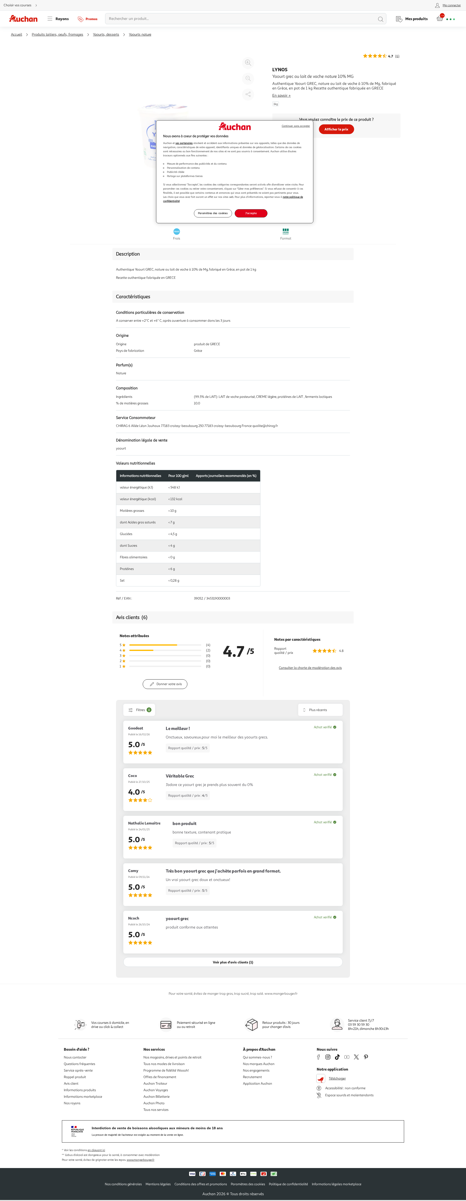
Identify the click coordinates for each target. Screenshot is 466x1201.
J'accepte (251, 213)
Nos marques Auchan (259, 1064)
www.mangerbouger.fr (140, 1160)
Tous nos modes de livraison (164, 1064)
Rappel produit (75, 1077)
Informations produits (80, 1090)
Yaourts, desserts (106, 34)
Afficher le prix (336, 129)
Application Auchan (257, 1083)
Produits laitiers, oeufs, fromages (57, 34)
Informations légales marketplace (336, 1184)
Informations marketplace (83, 1097)
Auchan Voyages (155, 1090)
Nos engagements (256, 1070)
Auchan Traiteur (155, 1083)
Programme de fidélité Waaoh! (166, 1070)
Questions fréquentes (79, 1064)
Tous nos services (155, 1110)
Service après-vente (78, 1070)
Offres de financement (159, 1077)
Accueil (16, 34)
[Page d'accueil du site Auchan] (25, 19)
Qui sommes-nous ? (257, 1057)
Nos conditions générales (123, 1184)
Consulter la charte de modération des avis (310, 668)
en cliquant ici (96, 1150)
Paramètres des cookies (213, 213)
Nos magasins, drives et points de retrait (172, 1057)
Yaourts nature (140, 34)
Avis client (71, 1083)
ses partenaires (184, 143)
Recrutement (252, 1077)
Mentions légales (158, 1184)
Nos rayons (72, 1103)
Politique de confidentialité (288, 1184)
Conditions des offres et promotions (201, 1184)
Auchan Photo (154, 1103)
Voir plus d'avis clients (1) (233, 962)
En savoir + (281, 95)
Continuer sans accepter (296, 126)
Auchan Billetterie (156, 1097)
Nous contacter (75, 1057)
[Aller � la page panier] (446, 19)
